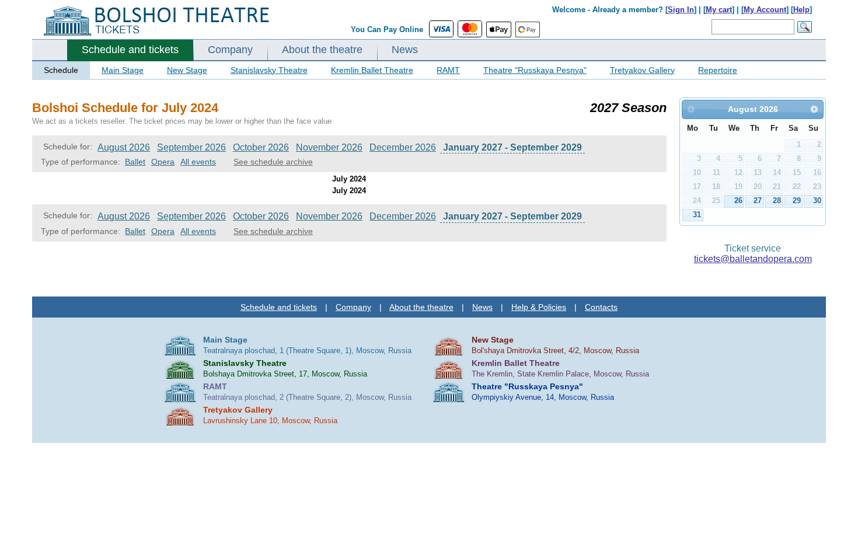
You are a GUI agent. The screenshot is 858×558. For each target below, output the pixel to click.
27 (758, 200)
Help (801, 9)
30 (817, 200)
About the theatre (322, 49)
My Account (765, 9)
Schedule (61, 70)
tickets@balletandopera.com (753, 259)
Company (230, 49)
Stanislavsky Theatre (269, 70)
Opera (163, 161)
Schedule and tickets (130, 49)
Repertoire (717, 70)
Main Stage (123, 70)
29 (797, 200)
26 (738, 200)
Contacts (601, 307)
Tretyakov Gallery (642, 70)
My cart (719, 9)
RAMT (448, 70)
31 (697, 214)
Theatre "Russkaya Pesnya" (535, 70)
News (405, 49)
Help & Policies (538, 307)
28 (777, 200)
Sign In (681, 9)
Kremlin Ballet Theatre (372, 70)
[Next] (814, 109)
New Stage (187, 70)
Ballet (135, 161)
